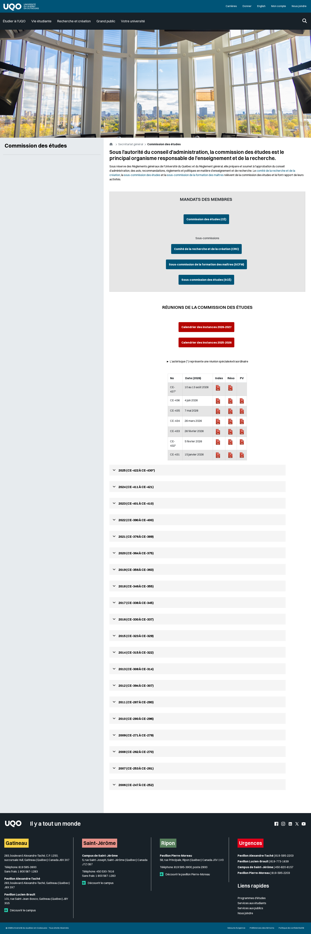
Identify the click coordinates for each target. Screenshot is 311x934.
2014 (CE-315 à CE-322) (136, 652)
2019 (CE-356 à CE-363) (136, 570)
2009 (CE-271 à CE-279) (136, 735)
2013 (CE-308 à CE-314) (136, 669)
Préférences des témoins (262, 928)
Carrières (231, 6)
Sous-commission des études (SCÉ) (206, 279)
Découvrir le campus (22, 910)
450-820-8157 (284, 867)
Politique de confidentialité (291, 928)
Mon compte (278, 6)
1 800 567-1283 (28, 871)
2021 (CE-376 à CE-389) (136, 536)
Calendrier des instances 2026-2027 (206, 327)
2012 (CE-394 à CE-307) (136, 685)
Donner (247, 6)
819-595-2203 (284, 855)
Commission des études (36, 145)
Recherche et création (74, 21)
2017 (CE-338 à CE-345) (136, 603)
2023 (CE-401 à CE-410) (136, 503)
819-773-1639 (279, 861)
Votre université (133, 21)
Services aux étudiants (252, 903)
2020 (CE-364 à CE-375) (136, 553)
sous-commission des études (142, 175)
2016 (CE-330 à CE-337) (136, 619)
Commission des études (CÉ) (206, 219)
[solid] (6, 910)
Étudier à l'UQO (14, 21)
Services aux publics (250, 908)
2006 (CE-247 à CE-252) (136, 785)
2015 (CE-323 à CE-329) (136, 636)
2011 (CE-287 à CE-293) (136, 702)
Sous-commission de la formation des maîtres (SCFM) (206, 264)
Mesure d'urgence (236, 928)
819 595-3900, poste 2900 (190, 867)
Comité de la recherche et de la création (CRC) (206, 249)
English (261, 6)
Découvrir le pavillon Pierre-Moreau (187, 874)
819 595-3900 (27, 867)
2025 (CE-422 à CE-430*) (136, 470)
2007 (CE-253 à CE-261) (136, 768)
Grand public (105, 21)
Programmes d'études (252, 898)
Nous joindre (299, 6)
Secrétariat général (130, 144)
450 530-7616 (105, 871)
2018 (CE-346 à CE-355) (136, 586)
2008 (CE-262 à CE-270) (136, 752)
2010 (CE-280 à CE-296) (136, 719)
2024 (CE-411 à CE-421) (136, 487)
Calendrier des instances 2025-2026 (206, 342)
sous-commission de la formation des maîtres (195, 175)
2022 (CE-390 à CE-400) (136, 520)
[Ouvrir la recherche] (304, 21)
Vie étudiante (41, 21)
